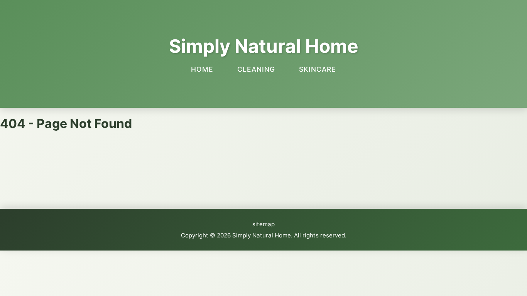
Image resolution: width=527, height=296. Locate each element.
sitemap (263, 224)
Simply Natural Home (263, 46)
